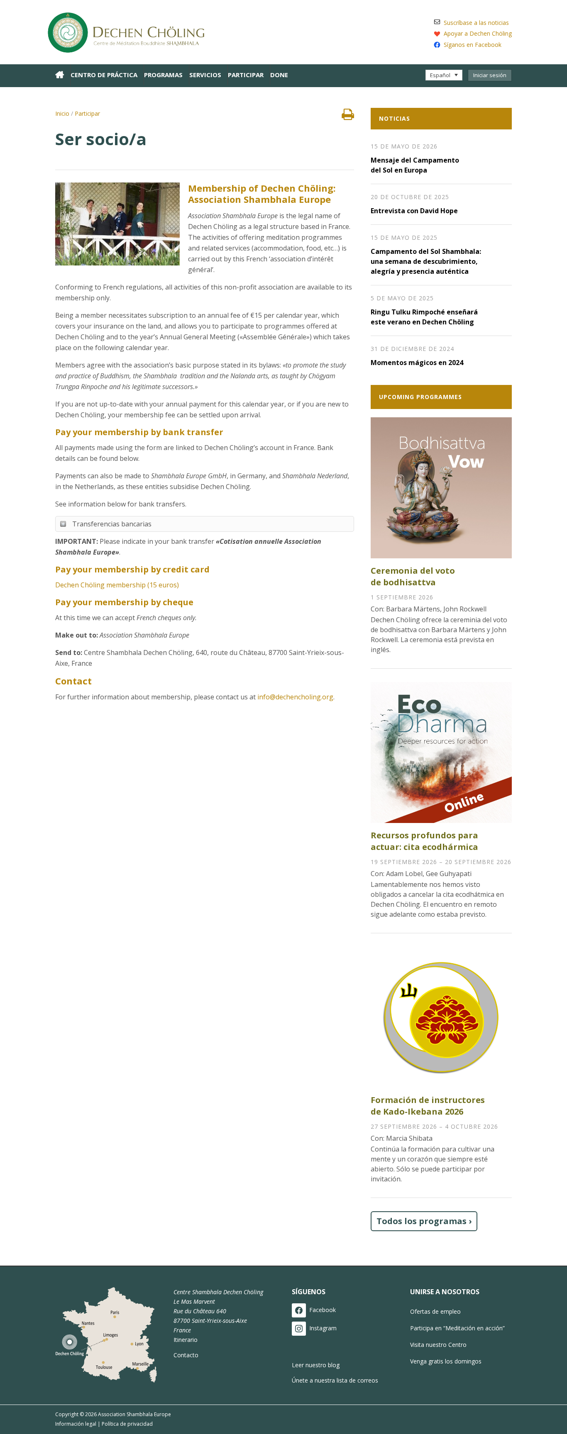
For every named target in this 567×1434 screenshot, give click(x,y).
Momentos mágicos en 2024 (417, 362)
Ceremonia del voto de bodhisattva (413, 576)
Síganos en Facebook (472, 45)
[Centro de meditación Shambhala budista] (130, 31)
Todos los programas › (424, 1221)
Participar (87, 113)
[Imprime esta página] (348, 116)
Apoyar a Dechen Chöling (478, 33)
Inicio (62, 113)
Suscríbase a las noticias (476, 23)
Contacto (186, 1355)
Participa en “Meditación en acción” (457, 1328)
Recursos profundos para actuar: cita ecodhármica (424, 841)
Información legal (75, 1423)
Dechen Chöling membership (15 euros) (117, 584)
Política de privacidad (127, 1423)
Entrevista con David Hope (414, 210)
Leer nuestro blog (316, 1365)
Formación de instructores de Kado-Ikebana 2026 (428, 1105)
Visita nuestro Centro (438, 1345)
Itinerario (186, 1340)
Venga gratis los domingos (445, 1361)
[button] (443, 75)
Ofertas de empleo (435, 1311)
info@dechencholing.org (295, 696)
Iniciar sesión (489, 75)
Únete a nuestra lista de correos (335, 1380)
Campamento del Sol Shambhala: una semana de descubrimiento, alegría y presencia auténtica (426, 261)
